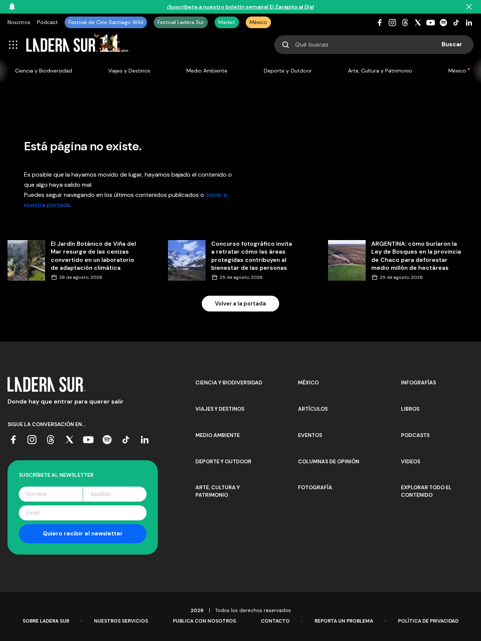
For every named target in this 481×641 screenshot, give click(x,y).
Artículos (313, 408)
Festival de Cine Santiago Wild (105, 22)
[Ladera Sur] (77, 44)
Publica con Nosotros (204, 621)
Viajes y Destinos (129, 70)
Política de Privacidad (428, 621)
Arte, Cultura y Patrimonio (380, 70)
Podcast (47, 22)
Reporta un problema (344, 621)
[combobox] (373, 44)
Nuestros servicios (121, 621)
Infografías (418, 382)
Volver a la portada (240, 303)
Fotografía (315, 487)
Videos (410, 461)
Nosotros (19, 22)
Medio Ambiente (206, 70)
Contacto (275, 621)
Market (226, 22)
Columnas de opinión (328, 461)
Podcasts (415, 435)
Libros (410, 408)
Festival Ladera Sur (180, 22)
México (258, 22)
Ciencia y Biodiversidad (43, 70)
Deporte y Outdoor (288, 70)
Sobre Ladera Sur (46, 621)
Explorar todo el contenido (426, 491)
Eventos (310, 435)
